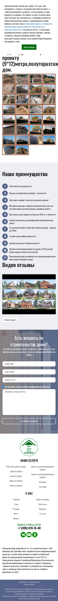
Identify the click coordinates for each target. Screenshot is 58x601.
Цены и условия (42, 499)
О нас (16, 504)
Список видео (9, 319)
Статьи (43, 513)
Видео (16, 518)
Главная (16, 499)
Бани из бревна (16, 485)
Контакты (43, 504)
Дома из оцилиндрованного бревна (42, 468)
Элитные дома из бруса (16, 466)
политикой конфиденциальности (33, 386)
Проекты (42, 508)
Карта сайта (29, 584)
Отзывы (16, 508)
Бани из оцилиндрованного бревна (42, 476)
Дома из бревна (16, 480)
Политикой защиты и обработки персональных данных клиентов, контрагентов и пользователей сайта (28, 26)
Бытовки (42, 486)
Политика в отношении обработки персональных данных (29, 589)
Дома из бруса (16, 471)
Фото (16, 513)
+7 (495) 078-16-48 (29, 528)
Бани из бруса (16, 475)
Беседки (42, 481)
